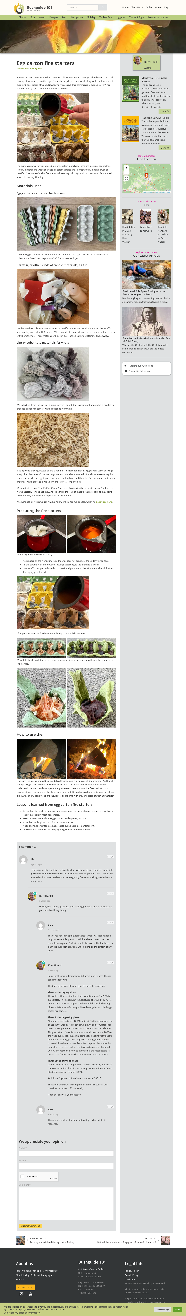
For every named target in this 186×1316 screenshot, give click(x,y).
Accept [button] (178, 1309)
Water (42, 17)
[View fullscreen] (126, 178)
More (163, 111)
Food (64, 17)
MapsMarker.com (147, 192)
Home (125, 7)
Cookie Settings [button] (162, 1309)
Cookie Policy (131, 1275)
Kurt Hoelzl (46, 896)
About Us (135, 7)
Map (166, 7)
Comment (25, 1184)
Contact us (23, 1287)
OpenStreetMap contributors (163, 192)
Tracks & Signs (136, 17)
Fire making (31, 68)
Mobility (91, 17)
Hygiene (121, 17)
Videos (158, 7)
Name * (23, 1147)
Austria (20, 68)
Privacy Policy (132, 1270)
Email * (22, 1160)
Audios (149, 7)
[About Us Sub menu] (142, 7)
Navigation (77, 17)
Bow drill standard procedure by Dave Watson (163, 234)
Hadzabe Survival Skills (155, 118)
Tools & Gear (106, 17)
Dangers (53, 17)
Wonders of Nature (158, 17)
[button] (146, 175)
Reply (110, 857)
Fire (33, 17)
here (109, 501)
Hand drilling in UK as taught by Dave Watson (128, 234)
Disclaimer (130, 1279)
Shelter (23, 17)
